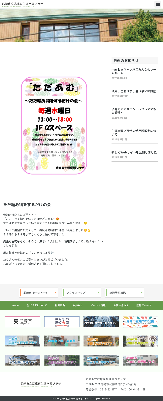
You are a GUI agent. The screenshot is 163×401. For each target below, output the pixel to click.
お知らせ (78, 305)
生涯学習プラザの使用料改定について (134, 132)
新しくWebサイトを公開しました (134, 152)
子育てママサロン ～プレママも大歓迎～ (134, 111)
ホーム (15, 305)
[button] (157, 4)
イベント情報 (98, 305)
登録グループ (143, 305)
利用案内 (60, 305)
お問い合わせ (121, 305)
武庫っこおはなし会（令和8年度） (135, 91)
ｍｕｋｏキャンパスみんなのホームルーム (134, 71)
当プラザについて (37, 305)
